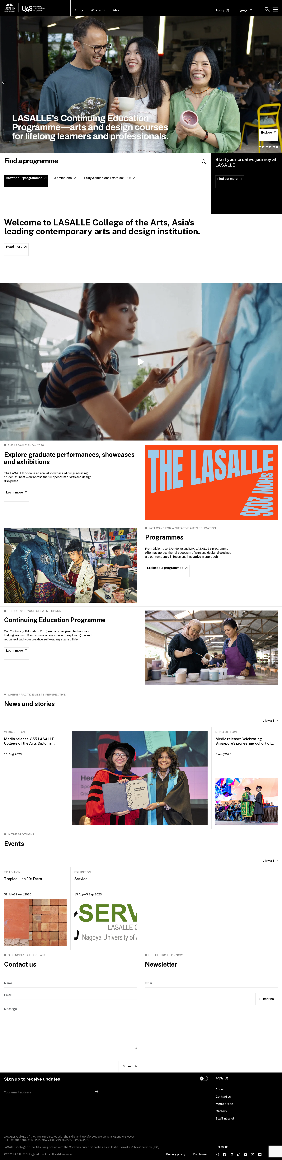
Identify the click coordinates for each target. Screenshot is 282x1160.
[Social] (217, 1154)
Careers (221, 1111)
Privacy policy (175, 1154)
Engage (242, 10)
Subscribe (266, 999)
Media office (224, 1104)
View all (268, 721)
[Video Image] (141, 362)
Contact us (223, 1096)
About (117, 10)
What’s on (98, 10)
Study (78, 10)
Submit (128, 1066)
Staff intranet (225, 1118)
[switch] (204, 1078)
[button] (267, 9)
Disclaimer (200, 1154)
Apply (220, 10)
